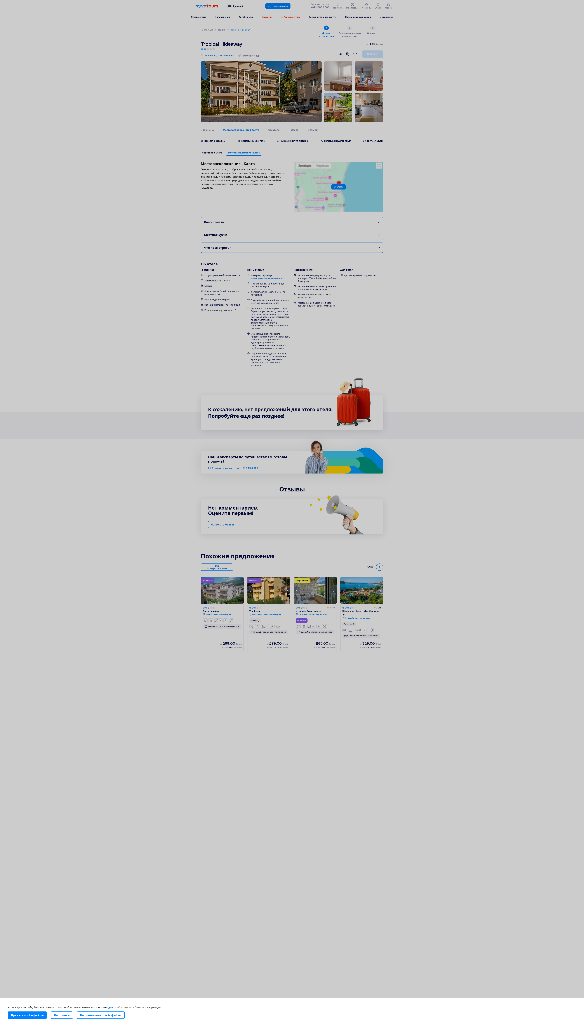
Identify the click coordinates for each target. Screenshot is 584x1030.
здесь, (110, 1007)
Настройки (62, 1015)
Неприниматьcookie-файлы (100, 1015)
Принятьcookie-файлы (27, 1015)
